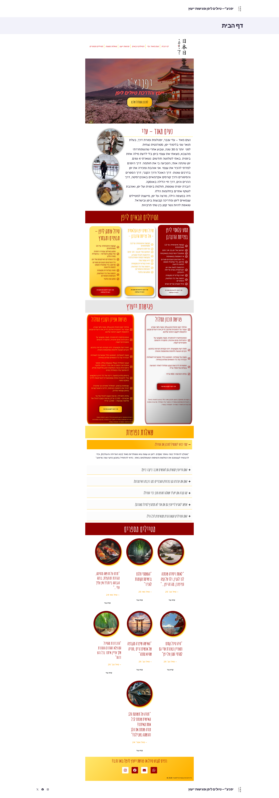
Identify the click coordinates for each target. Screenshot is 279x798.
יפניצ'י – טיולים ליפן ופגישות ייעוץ (210, 9)
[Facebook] (135, 770)
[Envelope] (144, 770)
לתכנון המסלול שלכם (139, 102)
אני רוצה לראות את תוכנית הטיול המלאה (173, 291)
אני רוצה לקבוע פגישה (168, 386)
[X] (37, 789)
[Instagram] (125, 770)
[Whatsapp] (154, 770)
